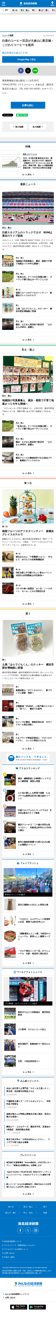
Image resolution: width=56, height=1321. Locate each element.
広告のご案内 (9, 1257)
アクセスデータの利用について (16, 1249)
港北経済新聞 (28, 4)
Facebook (20, 1230)
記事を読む (28, 105)
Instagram (36, 1230)
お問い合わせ (9, 1253)
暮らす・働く (44, 10)
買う (34, 10)
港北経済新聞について (12, 1241)
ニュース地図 (7, 35)
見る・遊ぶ (25, 10)
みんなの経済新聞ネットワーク (28, 1284)
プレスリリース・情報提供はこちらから (19, 1245)
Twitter (28, 1230)
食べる (15, 10)
